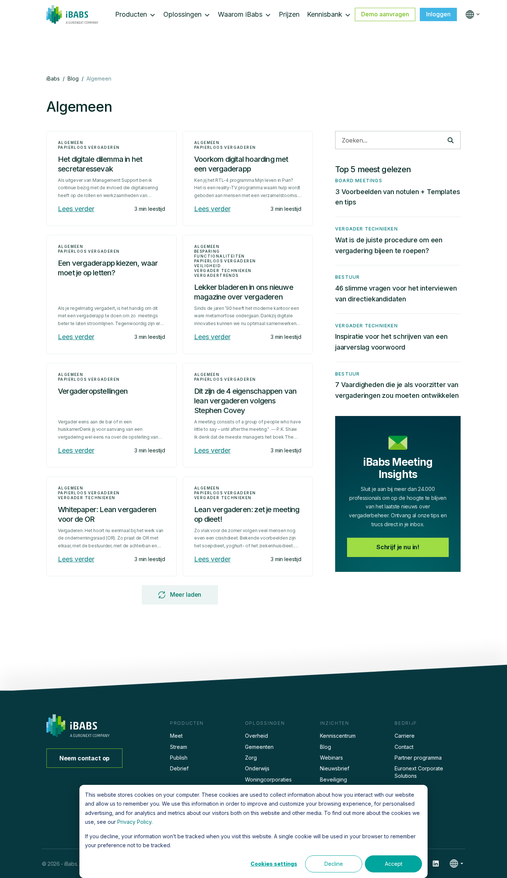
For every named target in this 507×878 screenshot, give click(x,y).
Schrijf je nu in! (397, 547)
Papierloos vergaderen (89, 147)
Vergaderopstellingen (93, 391)
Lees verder (76, 209)
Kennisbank (324, 14)
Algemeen (70, 142)
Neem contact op (84, 758)
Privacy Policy (134, 822)
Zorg (251, 757)
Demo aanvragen (385, 14)
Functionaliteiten (219, 256)
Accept (393, 864)
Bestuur (347, 277)
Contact (404, 747)
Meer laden (185, 594)
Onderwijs (257, 768)
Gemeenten (259, 747)
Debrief (179, 768)
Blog (325, 747)
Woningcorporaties (268, 779)
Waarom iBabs (240, 14)
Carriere (405, 736)
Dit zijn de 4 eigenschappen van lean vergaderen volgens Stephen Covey (245, 401)
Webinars (331, 757)
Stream (178, 747)
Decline (333, 864)
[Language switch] (471, 14)
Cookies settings (274, 864)
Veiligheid (207, 265)
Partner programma (418, 757)
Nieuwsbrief (334, 768)
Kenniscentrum (338, 736)
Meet (176, 736)
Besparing (207, 251)
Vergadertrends (216, 275)
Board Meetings (358, 180)
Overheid (256, 736)
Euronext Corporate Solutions (419, 772)
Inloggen (438, 14)
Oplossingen (182, 14)
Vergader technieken (223, 270)
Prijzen (289, 14)
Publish (178, 757)
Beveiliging (333, 779)
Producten (131, 14)
